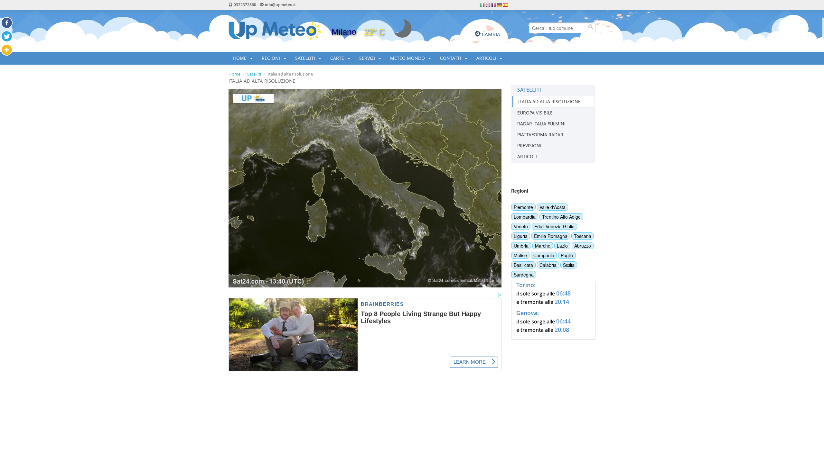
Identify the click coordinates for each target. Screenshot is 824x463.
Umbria (521, 245)
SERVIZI (367, 58)
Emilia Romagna (550, 236)
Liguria (521, 236)
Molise (520, 255)
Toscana (582, 236)
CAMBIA (491, 34)
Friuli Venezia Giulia (554, 226)
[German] (500, 4)
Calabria (548, 265)
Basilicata (523, 265)
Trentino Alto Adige (561, 216)
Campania (543, 255)
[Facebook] (7, 23)
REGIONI (271, 58)
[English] (488, 4)
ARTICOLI (486, 58)
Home (234, 74)
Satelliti (254, 74)
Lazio (562, 245)
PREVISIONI (529, 145)
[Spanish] (506, 4)
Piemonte (523, 207)
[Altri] (7, 50)
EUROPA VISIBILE (535, 113)
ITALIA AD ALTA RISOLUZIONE (549, 101)
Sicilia (569, 265)
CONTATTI (451, 58)
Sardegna (524, 274)
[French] (494, 4)
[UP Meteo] (275, 30)
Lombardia (525, 216)
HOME (240, 58)
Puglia (567, 255)
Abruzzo (582, 245)
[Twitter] (7, 36)
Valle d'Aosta (552, 207)
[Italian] (482, 4)
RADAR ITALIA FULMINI (541, 124)
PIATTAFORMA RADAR (540, 135)
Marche (542, 245)
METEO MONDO (408, 58)
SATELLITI (305, 58)
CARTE (337, 58)
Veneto (521, 226)
